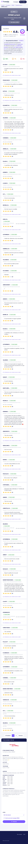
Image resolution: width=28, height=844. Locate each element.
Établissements (19, 5)
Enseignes (16, 1)
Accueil (2, 5)
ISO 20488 (22, 34)
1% (15, 59)
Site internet (8, 815)
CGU (24, 834)
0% (24, 59)
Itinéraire (15, 821)
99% (7, 59)
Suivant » (21, 735)
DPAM (13, 5)
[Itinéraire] (24, 18)
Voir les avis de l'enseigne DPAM (12, 818)
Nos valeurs (23, 1)
